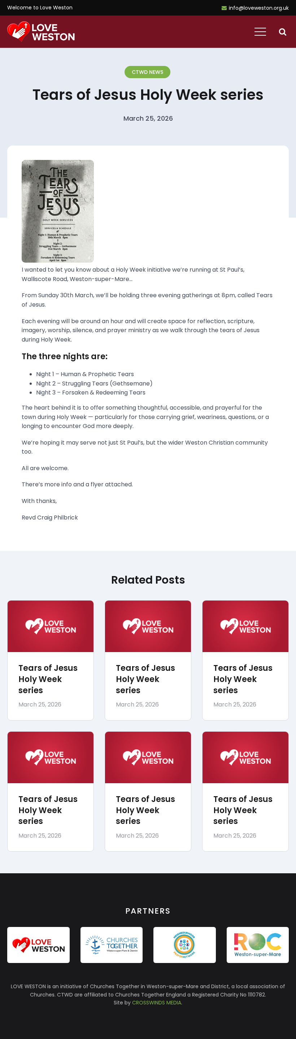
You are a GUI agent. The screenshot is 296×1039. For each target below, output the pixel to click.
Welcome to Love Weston (40, 7)
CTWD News (147, 72)
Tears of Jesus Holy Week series (48, 679)
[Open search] (283, 31)
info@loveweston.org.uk (259, 7)
